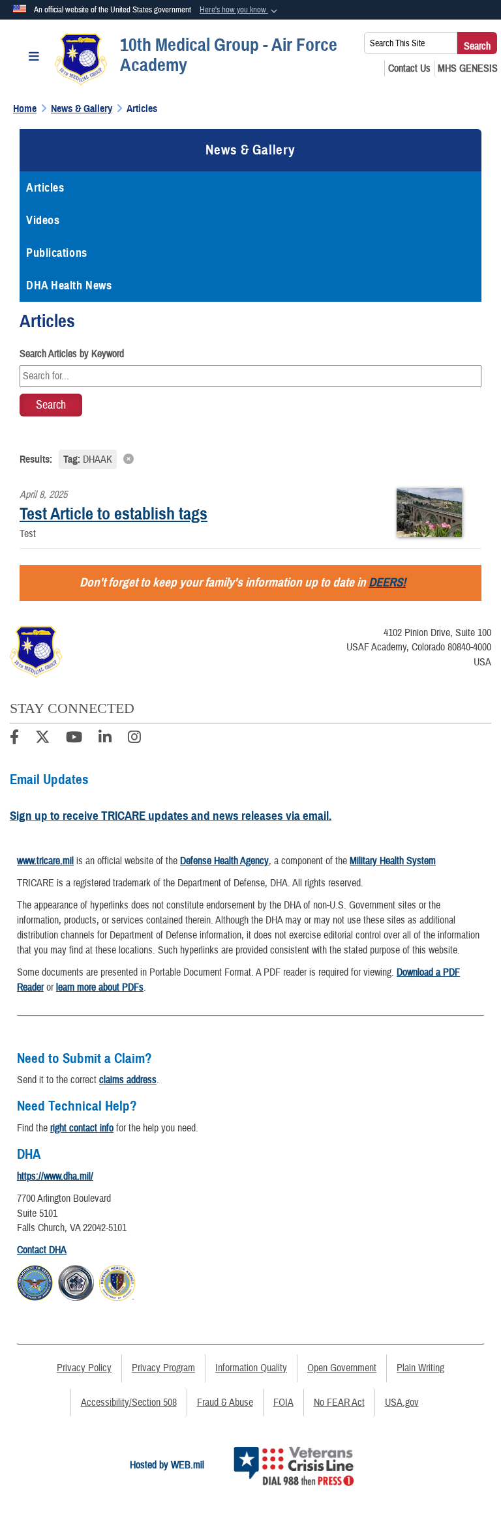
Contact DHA (42, 1250)
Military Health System (393, 860)
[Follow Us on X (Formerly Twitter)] (42, 739)
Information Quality (251, 1367)
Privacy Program (163, 1367)
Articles (45, 188)
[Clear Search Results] (250, 458)
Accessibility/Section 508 (129, 1402)
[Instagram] (134, 739)
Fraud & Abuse (225, 1402)
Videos (42, 220)
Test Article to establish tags (113, 513)
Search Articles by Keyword (72, 353)
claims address (128, 1079)
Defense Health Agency (224, 860)
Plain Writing (420, 1367)
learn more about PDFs (100, 987)
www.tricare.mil (45, 860)
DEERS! (387, 582)
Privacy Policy (84, 1367)
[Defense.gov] (35, 1281)
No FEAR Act (339, 1402)
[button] (240, 10)
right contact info (82, 1128)
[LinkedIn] (105, 739)
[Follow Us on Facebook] (14, 739)
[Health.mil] (76, 1281)
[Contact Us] (409, 68)
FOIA (283, 1402)
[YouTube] (74, 739)
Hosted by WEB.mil (167, 1465)
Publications (56, 253)
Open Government (341, 1367)
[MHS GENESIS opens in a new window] (468, 68)
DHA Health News (69, 285)
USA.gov (402, 1402)
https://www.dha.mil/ (55, 1176)
